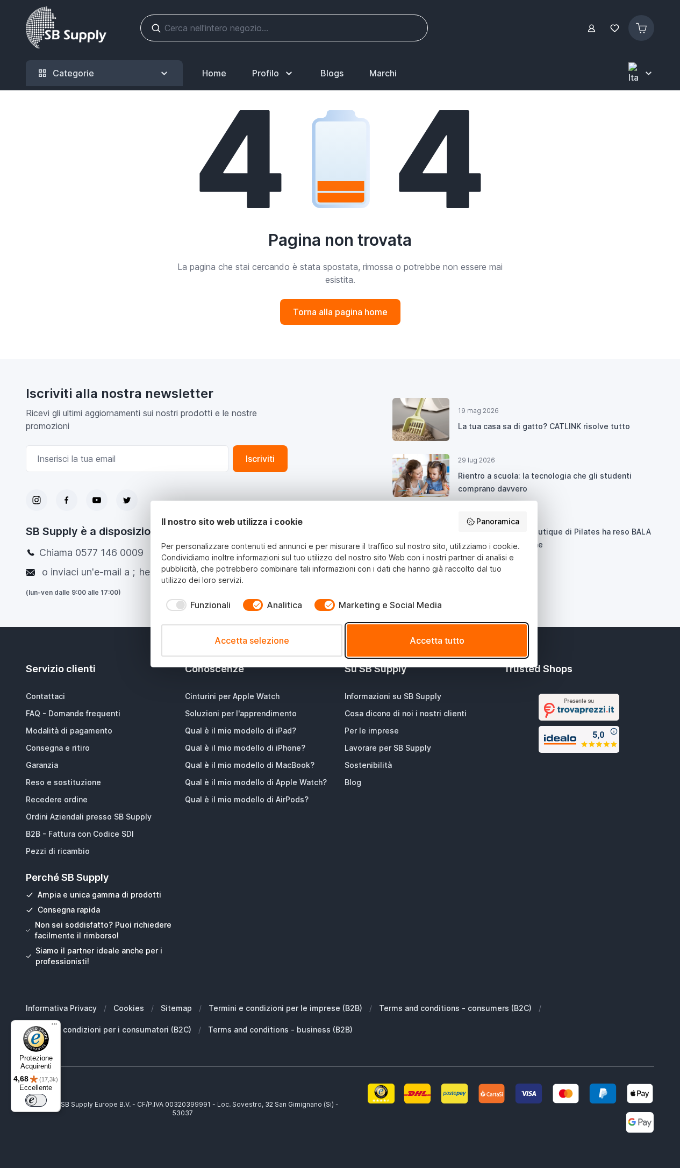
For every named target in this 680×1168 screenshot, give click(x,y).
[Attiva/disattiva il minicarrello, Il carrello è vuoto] (641, 28)
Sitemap (176, 1008)
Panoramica (497, 521)
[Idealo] (579, 739)
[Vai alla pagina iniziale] (66, 27)
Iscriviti (260, 458)
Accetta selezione (251, 640)
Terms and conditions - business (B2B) (280, 1029)
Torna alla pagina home (340, 312)
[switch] (36, 1100)
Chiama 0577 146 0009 (91, 552)
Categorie (73, 73)
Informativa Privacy (61, 1008)
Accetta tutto (437, 640)
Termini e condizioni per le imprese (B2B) (285, 1008)
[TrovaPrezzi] (579, 707)
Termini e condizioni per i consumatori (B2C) (108, 1029)
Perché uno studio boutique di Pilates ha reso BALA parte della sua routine (554, 538)
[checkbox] (196, 605)
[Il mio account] (591, 28)
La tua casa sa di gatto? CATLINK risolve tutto (544, 426)
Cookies (128, 1008)
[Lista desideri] (614, 28)
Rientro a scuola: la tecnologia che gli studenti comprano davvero (545, 482)
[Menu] (54, 1026)
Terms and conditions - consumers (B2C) (455, 1008)
